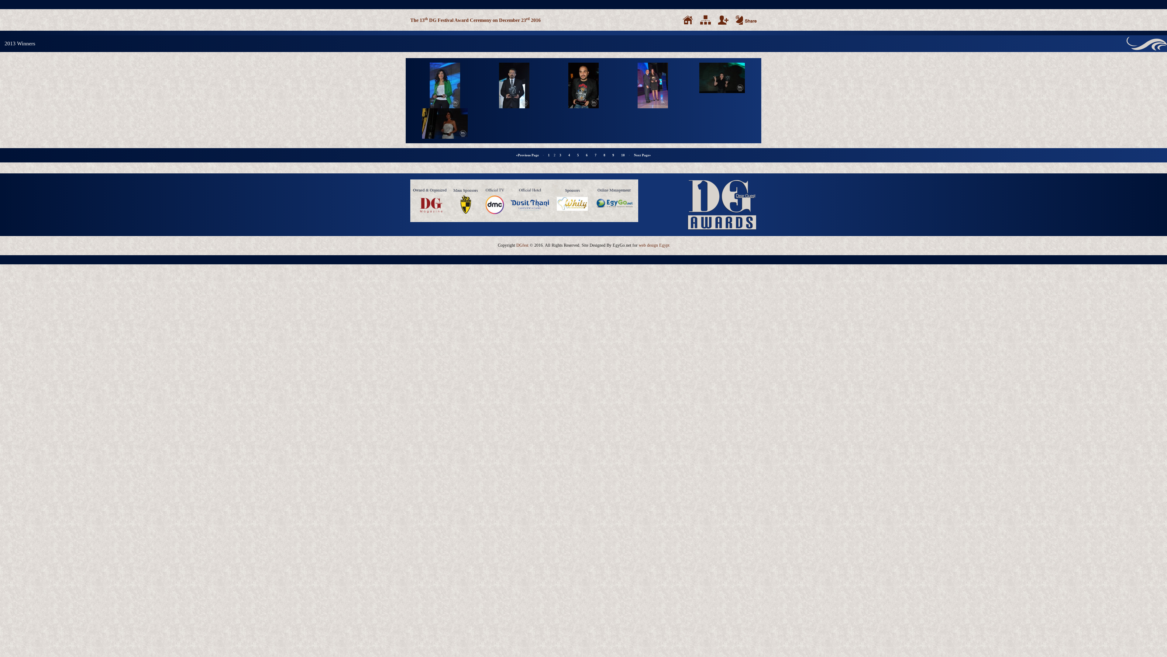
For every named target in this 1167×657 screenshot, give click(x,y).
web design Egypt (654, 245)
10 (623, 155)
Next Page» (642, 155)
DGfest (522, 245)
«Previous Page (527, 155)
